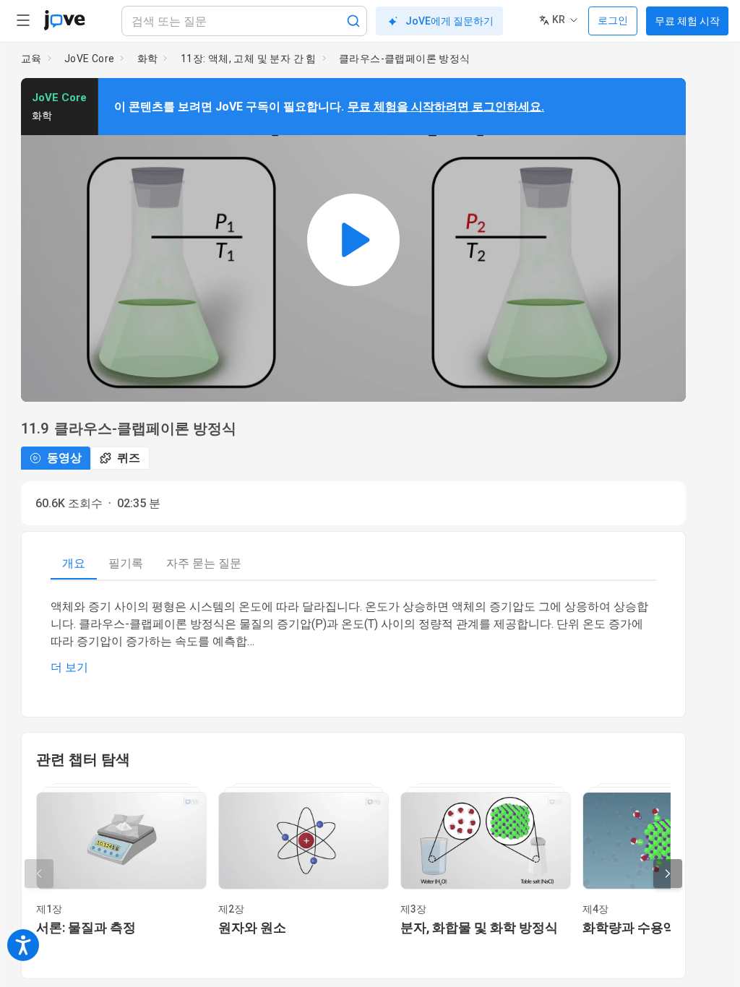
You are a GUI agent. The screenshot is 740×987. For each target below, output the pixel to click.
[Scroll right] (667, 873)
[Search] (353, 21)
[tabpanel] (353, 637)
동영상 (64, 458)
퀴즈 (128, 458)
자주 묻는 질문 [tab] (203, 563)
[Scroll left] (39, 873)
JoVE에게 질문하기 (449, 21)
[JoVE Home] (64, 20)
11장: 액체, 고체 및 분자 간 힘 (249, 58)
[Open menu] (23, 20)
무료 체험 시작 (687, 21)
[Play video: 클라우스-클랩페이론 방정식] (353, 240)
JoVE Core (89, 58)
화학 (147, 58)
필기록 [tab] (125, 563)
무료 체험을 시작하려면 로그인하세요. (446, 106)
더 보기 (69, 667)
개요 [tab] (73, 563)
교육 (31, 58)
